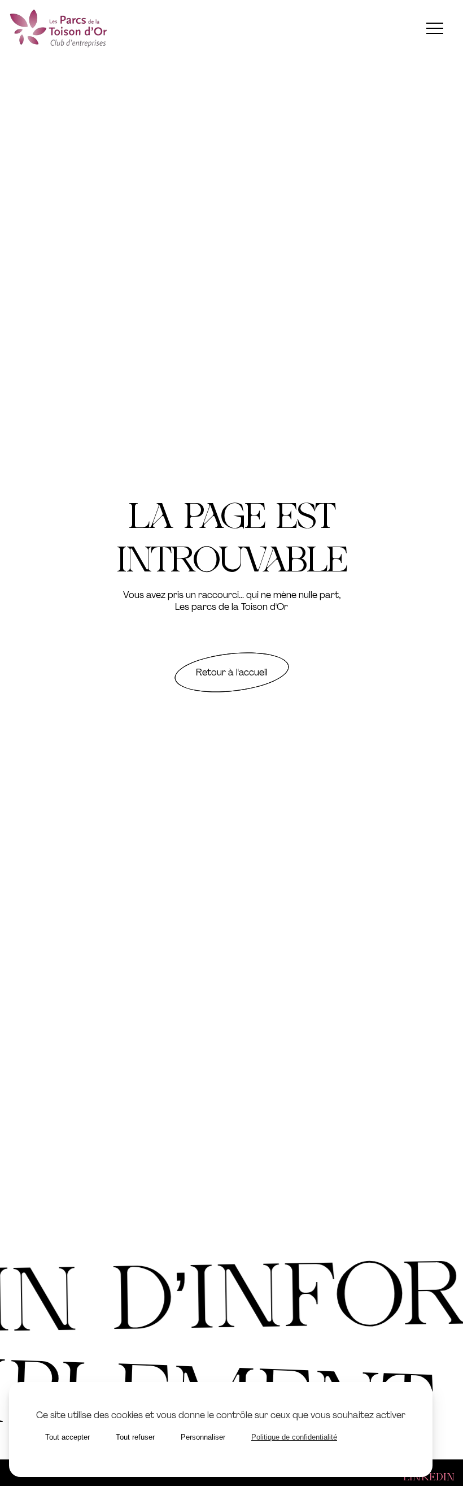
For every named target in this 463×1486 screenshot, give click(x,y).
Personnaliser (203, 1437)
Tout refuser (135, 1437)
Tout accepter (67, 1437)
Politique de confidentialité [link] (294, 1437)
